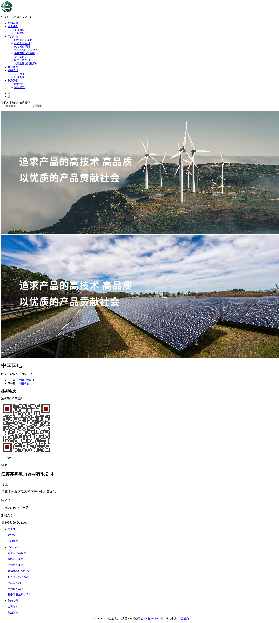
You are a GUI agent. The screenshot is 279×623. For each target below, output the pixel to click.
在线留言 (19, 87)
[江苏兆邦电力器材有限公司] (6, 11)
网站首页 (13, 23)
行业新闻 (19, 77)
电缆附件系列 (22, 46)
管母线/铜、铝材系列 (26, 50)
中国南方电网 (26, 380)
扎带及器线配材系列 (25, 63)
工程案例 (19, 33)
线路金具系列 (22, 43)
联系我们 (13, 80)
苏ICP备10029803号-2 (153, 618)
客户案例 (13, 67)
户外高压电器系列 (24, 53)
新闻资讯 (13, 70)
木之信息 (184, 618)
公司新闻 (19, 73)
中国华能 (24, 383)
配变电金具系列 (23, 40)
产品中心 (13, 36)
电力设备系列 (22, 60)
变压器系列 (20, 56)
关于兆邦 (13, 26)
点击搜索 (37, 106)
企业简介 (19, 29)
